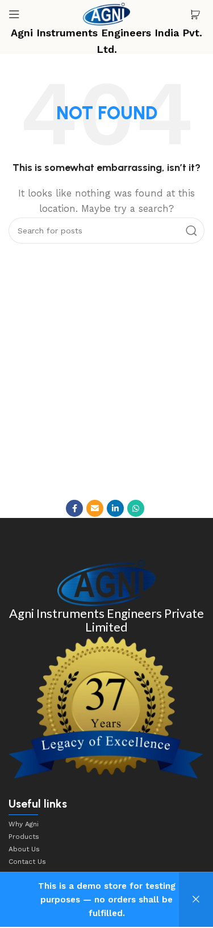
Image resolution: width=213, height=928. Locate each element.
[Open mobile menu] (14, 14)
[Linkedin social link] (115, 508)
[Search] (191, 231)
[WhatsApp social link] (135, 508)
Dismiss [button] (196, 899)
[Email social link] (94, 508)
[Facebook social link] (74, 508)
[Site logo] (107, 14)
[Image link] (106, 583)
